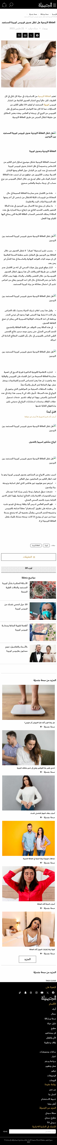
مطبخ (53, 1028)
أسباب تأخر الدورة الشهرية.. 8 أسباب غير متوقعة (40, 416)
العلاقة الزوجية (44, 96)
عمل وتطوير (50, 1066)
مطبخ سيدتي (50, 1118)
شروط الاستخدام (48, 1099)
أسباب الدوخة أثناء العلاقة (46, 904)
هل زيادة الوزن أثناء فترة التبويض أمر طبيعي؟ (39, 722)
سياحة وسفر (50, 1061)
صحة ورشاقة (44, 14)
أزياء (54, 1009)
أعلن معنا (52, 1104)
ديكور (53, 1071)
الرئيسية (54, 14)
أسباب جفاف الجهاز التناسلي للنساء (42, 813)
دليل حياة (51, 1023)
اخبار (54, 1056)
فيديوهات (51, 1075)
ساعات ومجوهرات (48, 1052)
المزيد (27, 959)
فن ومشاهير (50, 1033)
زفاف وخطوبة (50, 1042)
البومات (52, 1080)
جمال (53, 1014)
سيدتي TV (51, 1122)
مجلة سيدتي (50, 1113)
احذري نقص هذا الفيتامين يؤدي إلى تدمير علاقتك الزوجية (36, 768)
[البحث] (11, 4)
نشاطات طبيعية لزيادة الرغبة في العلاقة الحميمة (39, 858)
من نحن (52, 1089)
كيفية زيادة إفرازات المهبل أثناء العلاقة (42, 949)
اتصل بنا (52, 1094)
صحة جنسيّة (33, 14)
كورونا (46, 105)
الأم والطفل (51, 1038)
